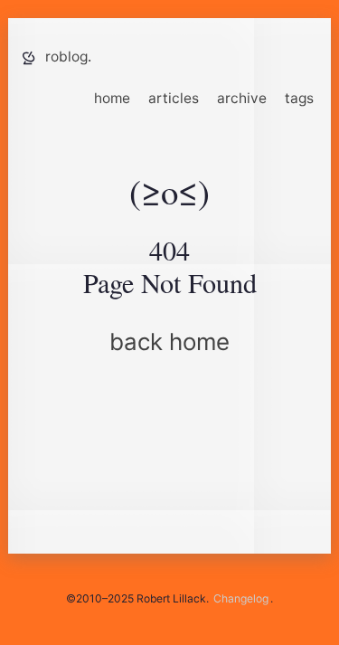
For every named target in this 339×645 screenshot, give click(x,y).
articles (173, 98)
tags (299, 98)
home (112, 98)
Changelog (240, 598)
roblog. (68, 56)
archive (242, 98)
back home (169, 341)
